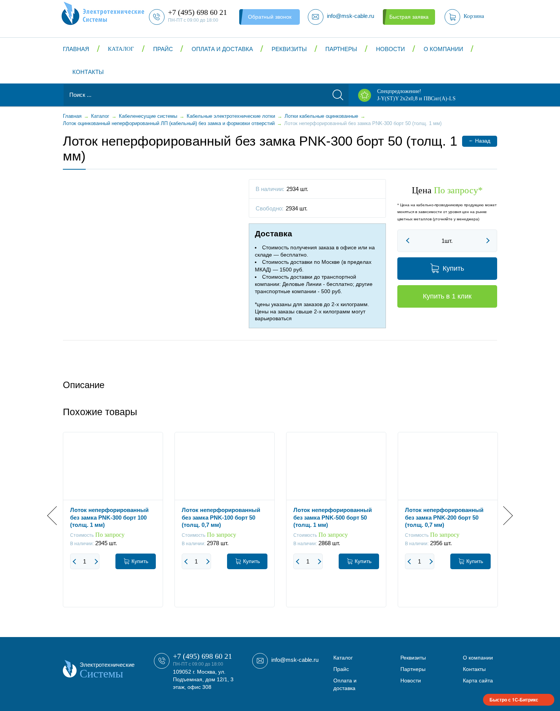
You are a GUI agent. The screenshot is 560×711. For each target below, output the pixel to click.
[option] (113, 525)
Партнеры (341, 49)
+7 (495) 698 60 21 (202, 656)
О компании (443, 49)
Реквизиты (289, 49)
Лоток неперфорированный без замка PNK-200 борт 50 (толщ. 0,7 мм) (444, 517)
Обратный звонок (269, 17)
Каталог (121, 49)
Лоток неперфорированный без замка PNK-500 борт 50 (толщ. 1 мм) (332, 517)
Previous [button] (56, 515)
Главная (76, 49)
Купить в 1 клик (447, 296)
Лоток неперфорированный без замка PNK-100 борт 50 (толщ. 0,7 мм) (221, 517)
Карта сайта (478, 680)
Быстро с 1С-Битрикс (514, 699)
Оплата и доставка (222, 49)
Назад (479, 140)
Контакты (88, 72)
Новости (390, 49)
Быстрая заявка (409, 17)
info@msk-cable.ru (294, 659)
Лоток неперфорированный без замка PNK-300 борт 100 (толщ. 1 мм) (109, 517)
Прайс (163, 49)
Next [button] (503, 515)
